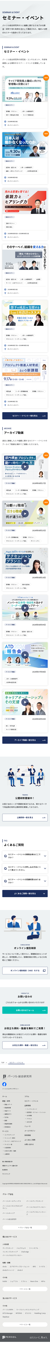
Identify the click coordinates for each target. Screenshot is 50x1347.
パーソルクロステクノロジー (36, 1207)
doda (5, 1266)
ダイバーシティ (35, 541)
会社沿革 (29, 1122)
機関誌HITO (7, 1114)
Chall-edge (25, 1252)
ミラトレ (24, 1281)
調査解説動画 (8, 1124)
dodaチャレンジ (8, 1270)
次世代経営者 (25, 584)
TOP (2, 1063)
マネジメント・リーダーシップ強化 (16, 339)
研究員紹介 (7, 1127)
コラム (26, 1096)
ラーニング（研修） (10, 1138)
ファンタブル (33, 1248)
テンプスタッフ (8, 1248)
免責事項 (4, 1170)
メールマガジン (29, 1131)
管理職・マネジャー (11, 111)
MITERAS (19, 1313)
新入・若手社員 (10, 726)
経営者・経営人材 (11, 167)
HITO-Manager (8, 1313)
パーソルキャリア (9, 1213)
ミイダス (42, 1266)
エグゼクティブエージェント (20, 1266)
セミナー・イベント (31, 1101)
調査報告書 (7, 1108)
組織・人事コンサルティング (14, 171)
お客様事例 (7, 1148)
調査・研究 (6, 1101)
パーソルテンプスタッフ (34, 1201)
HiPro (43, 1281)
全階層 (38, 279)
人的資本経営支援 (32, 171)
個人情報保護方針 (7, 1161)
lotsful (5, 1281)
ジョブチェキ (21, 1248)
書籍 (5, 1120)
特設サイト (7, 1111)
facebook (4, 1084)
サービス (5, 1131)
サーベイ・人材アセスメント (14, 283)
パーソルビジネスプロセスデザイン (13, 1207)
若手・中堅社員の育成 (12, 115)
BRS (34, 1266)
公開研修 (7, 1154)
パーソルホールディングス (12, 1201)
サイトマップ (6, 1174)
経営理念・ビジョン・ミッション (36, 1112)
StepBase (6, 1317)
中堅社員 (8, 391)
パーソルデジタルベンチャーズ (36, 1213)
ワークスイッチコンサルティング (27, 1309)
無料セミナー (9, 105)
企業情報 (27, 1105)
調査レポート (8, 1104)
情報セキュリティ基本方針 (10, 1166)
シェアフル (14, 1281)
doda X (20, 1270)
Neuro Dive (34, 1281)
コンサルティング (9, 1135)
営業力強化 (9, 227)
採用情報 (27, 1135)
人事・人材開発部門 (27, 111)
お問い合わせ (29, 1144)
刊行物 (6, 1117)
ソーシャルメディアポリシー (10, 1089)
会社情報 (29, 1115)
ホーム (4, 1096)
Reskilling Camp (40, 1313)
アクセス (29, 1119)
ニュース (27, 1126)
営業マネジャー (10, 223)
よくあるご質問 (29, 1140)
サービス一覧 (8, 1144)
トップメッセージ (32, 1109)
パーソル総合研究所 (9, 1219)
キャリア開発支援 (28, 115)
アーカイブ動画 (10, 483)
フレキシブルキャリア (10, 1252)
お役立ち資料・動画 (10, 1151)
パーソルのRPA (8, 1309)
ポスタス (28, 1313)
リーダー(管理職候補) (21, 391)
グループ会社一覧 (26, 1227)
